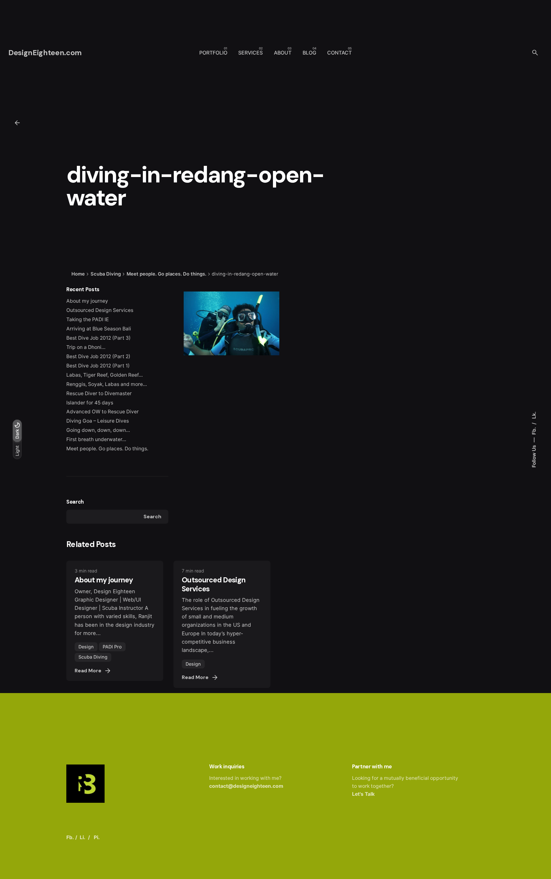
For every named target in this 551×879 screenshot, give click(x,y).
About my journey (87, 301)
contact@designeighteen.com (246, 786)
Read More (88, 671)
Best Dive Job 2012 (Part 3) (98, 338)
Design (86, 646)
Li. (82, 837)
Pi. (97, 837)
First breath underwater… (96, 439)
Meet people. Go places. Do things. (107, 449)
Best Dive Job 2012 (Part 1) (98, 366)
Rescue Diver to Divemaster (99, 393)
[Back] (17, 123)
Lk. (534, 415)
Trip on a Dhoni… (86, 347)
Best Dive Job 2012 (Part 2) (98, 356)
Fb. (534, 430)
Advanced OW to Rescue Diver (102, 412)
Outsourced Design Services (99, 310)
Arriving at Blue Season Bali (98, 329)
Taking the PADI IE (87, 319)
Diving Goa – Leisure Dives (97, 421)
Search (75, 502)
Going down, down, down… (98, 430)
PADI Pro (112, 646)
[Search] (535, 52)
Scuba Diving (92, 657)
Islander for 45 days (89, 403)
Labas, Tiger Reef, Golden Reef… (104, 375)
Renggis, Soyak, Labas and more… (106, 384)
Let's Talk (363, 794)
